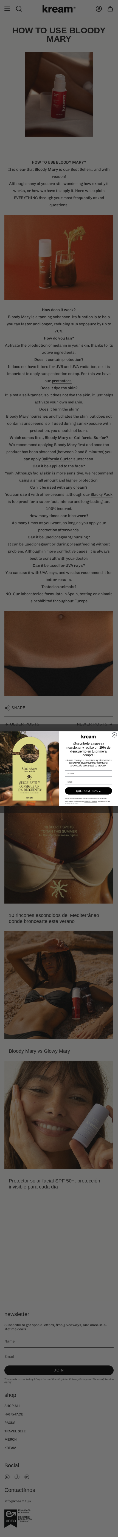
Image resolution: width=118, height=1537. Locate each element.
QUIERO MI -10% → (88, 790)
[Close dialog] (114, 734)
